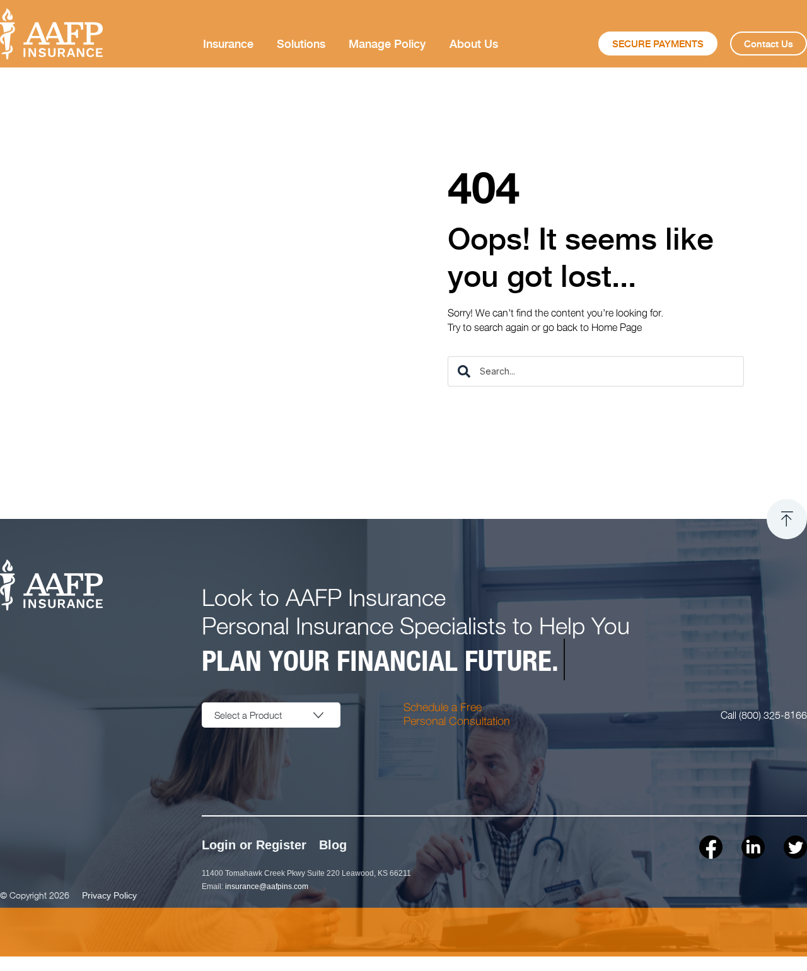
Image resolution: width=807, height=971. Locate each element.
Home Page (616, 326)
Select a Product (248, 715)
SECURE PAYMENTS (658, 43)
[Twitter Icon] (795, 847)
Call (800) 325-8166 (764, 714)
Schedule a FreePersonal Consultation (457, 713)
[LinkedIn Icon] (753, 847)
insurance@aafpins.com (266, 886)
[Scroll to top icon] (787, 519)
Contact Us (768, 43)
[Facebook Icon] (711, 847)
